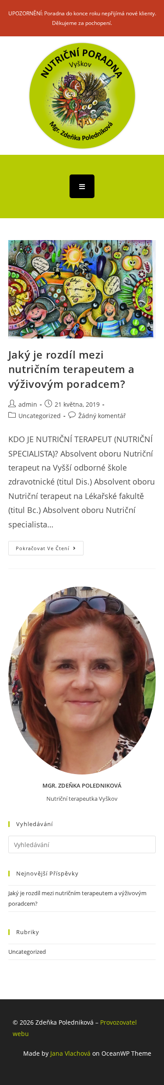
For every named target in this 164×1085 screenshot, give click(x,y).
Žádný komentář (102, 416)
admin (27, 404)
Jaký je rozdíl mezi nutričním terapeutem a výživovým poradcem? (71, 369)
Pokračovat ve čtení (50, 546)
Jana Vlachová (70, 1053)
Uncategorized (39, 416)
